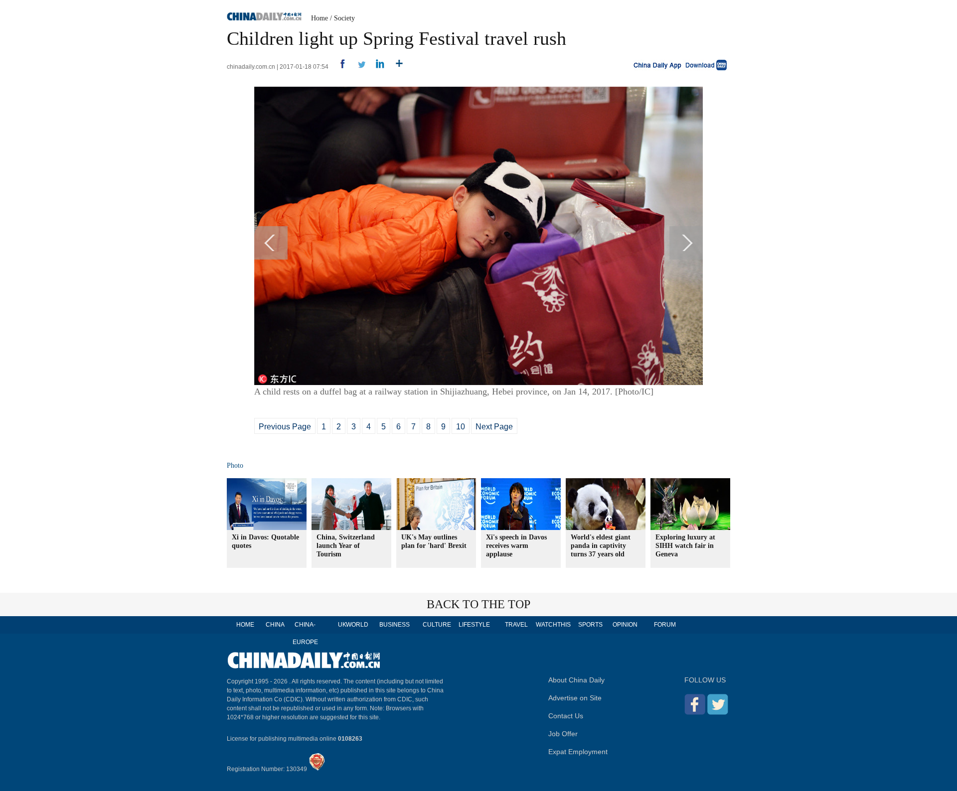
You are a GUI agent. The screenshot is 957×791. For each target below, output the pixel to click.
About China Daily (576, 680)
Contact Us (565, 716)
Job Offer (563, 734)
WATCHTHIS (553, 624)
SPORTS (590, 624)
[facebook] (338, 66)
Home (319, 18)
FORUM (665, 624)
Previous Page (285, 426)
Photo (235, 465)
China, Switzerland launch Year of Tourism (346, 545)
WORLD (357, 624)
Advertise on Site (575, 698)
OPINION (625, 624)
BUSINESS (394, 624)
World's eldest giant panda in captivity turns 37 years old (601, 545)
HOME (245, 624)
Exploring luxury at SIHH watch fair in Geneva (685, 545)
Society (344, 18)
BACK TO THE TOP (478, 604)
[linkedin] (376, 66)
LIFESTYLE (474, 624)
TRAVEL (516, 624)
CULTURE (437, 624)
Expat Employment (578, 752)
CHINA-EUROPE (305, 633)
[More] (395, 66)
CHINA (275, 624)
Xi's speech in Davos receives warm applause (516, 545)
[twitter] (357, 66)
